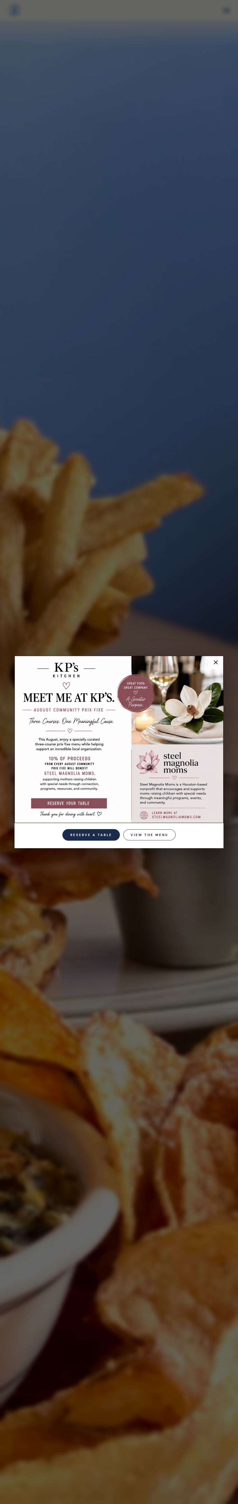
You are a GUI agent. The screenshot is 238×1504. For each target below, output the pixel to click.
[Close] (214, 666)
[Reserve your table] (69, 802)
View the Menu (149, 835)
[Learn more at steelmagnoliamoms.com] (173, 813)
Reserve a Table (91, 835)
